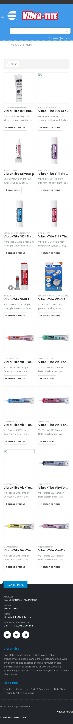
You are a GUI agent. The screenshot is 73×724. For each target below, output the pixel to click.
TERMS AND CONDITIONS (13, 717)
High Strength (44, 233)
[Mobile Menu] (2, 16)
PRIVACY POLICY (65, 711)
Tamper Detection (11, 359)
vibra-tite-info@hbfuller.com (18, 617)
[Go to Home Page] (4, 45)
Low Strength (44, 170)
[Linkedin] (25, 634)
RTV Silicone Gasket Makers (15, 107)
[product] (19, 88)
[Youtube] (7, 634)
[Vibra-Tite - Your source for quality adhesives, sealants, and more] (33, 16)
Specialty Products (11, 170)
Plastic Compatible (46, 296)
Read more (14, 190)
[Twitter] (16, 634)
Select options (16, 127)
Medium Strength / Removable (17, 233)
